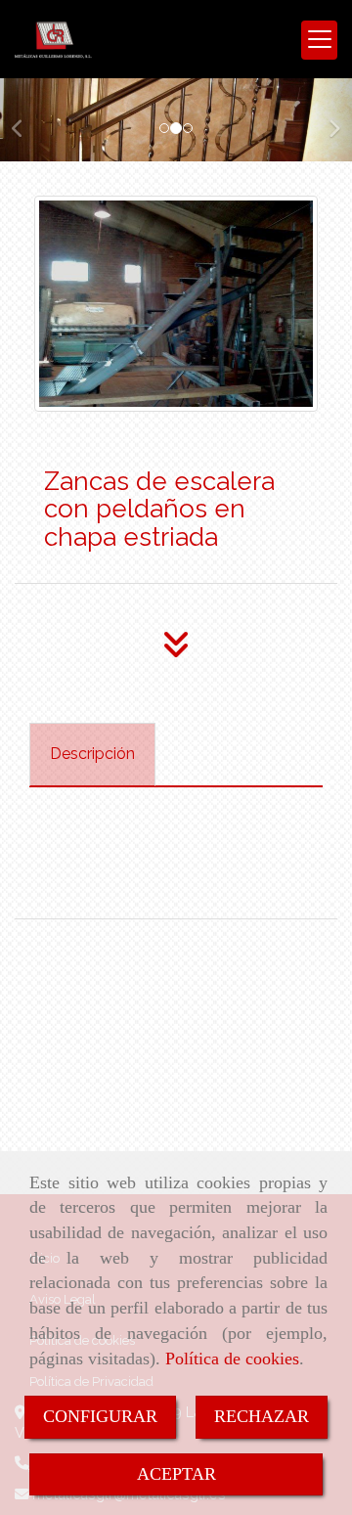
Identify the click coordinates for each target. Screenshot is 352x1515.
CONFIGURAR (100, 1416)
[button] (26, 119)
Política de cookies (232, 1358)
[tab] (92, 754)
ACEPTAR (176, 1474)
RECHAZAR (261, 1416)
